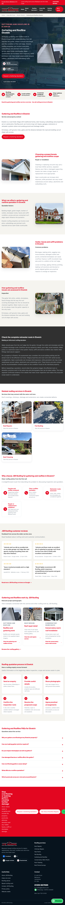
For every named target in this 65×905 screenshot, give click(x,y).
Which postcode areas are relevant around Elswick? (19, 777)
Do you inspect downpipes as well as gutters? (17, 751)
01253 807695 (41, 885)
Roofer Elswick (21, 15)
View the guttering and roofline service (10, 642)
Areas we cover (6, 878)
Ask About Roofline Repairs (50, 811)
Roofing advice (6, 880)
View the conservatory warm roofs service (51, 642)
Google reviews (9, 860)
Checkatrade (23, 860)
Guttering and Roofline (40, 857)
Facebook (8, 856)
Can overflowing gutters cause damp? (14, 764)
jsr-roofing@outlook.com (41, 887)
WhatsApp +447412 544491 (45, 889)
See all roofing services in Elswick (42, 102)
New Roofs (37, 851)
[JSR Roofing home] (10, 9)
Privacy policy (6, 889)
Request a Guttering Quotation (13, 76)
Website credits (6, 891)
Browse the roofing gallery (11, 649)
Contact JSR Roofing (7, 886)
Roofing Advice (50, 9)
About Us (26, 9)
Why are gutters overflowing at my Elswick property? (19, 737)
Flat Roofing (37, 854)
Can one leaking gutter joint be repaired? (15, 744)
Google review (15, 556)
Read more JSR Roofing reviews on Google (16, 582)
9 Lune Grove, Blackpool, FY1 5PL (9, 2)
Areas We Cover (42, 9)
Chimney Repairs (39, 849)
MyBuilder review (15, 572)
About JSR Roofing (7, 875)
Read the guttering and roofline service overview (16, 102)
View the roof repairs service (30, 637)
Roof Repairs (38, 846)
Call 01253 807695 (56, 2)
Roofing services (40, 843)
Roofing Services (34, 9)
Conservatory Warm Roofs (42, 859)
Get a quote (58, 9)
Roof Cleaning (38, 862)
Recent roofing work (7, 883)
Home (22, 9)
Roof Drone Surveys (40, 865)
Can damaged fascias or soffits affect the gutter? (18, 757)
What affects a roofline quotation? (13, 770)
